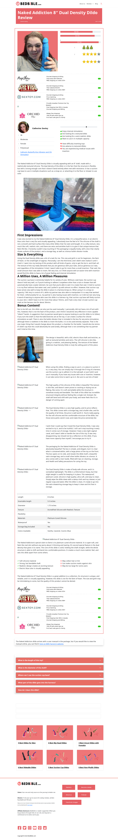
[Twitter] (25, 828)
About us (82, 4)
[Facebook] (19, 828)
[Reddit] (45, 828)
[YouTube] (35, 828)
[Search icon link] (101, 3)
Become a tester (86, 787)
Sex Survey (29, 805)
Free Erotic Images (72, 802)
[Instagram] (30, 828)
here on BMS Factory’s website (51, 644)
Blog (96, 4)
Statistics (68, 787)
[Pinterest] (40, 828)
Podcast (83, 795)
